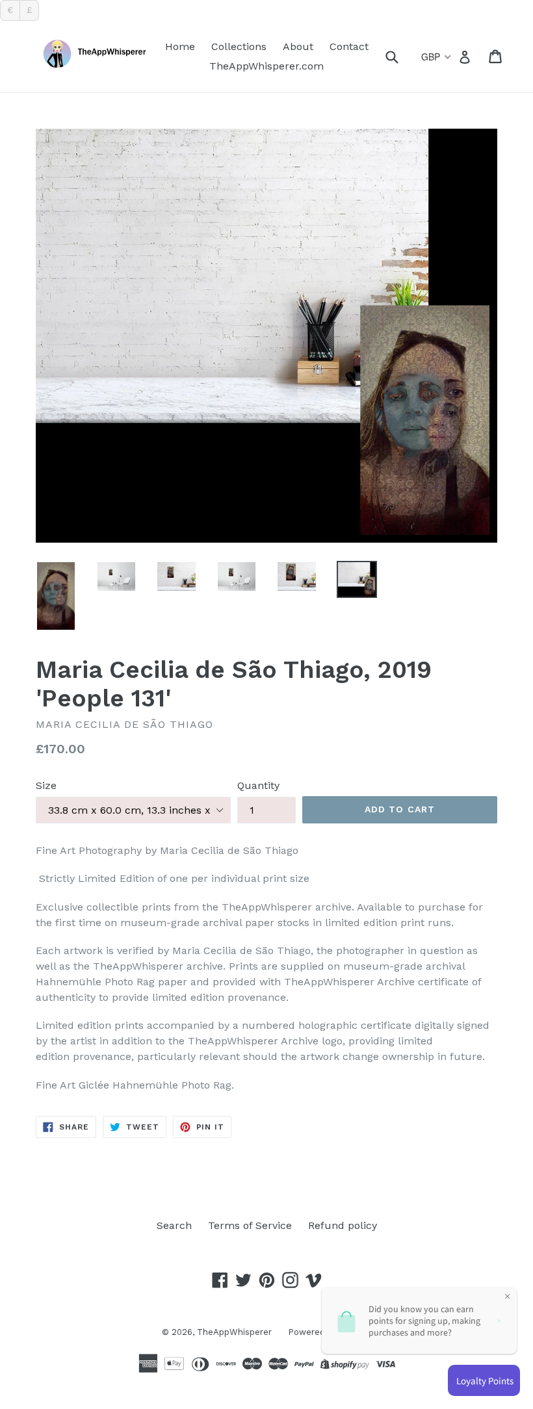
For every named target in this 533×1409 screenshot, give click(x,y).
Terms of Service (250, 1225)
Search (174, 1225)
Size (46, 785)
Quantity (258, 785)
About (298, 46)
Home (180, 46)
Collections (238, 46)
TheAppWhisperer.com (266, 66)
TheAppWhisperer (234, 1332)
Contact (349, 46)
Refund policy (342, 1225)
